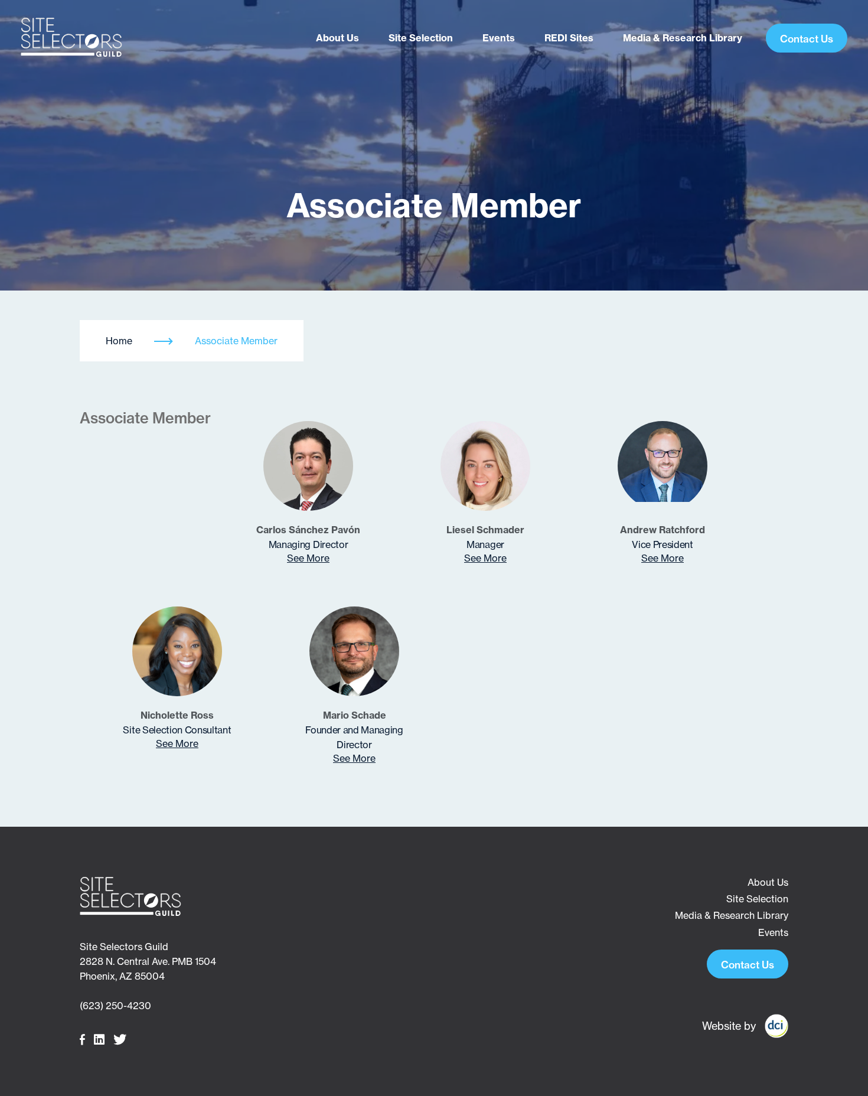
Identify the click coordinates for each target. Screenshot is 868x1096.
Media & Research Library (682, 38)
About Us (337, 38)
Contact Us (806, 38)
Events (498, 38)
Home (119, 340)
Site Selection (421, 38)
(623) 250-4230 (115, 1006)
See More (308, 558)
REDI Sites (568, 38)
